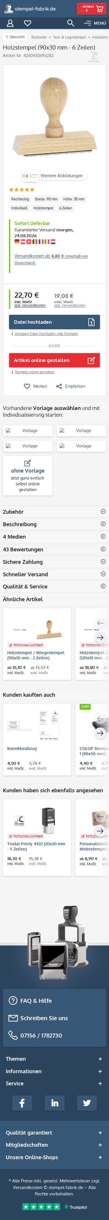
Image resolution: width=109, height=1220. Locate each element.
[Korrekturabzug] (34, 725)
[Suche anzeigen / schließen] (71, 23)
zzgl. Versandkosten (30, 305)
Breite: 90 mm (46, 199)
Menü (100, 23)
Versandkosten (27, 1187)
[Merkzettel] (27, 23)
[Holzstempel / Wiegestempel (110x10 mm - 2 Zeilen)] (34, 629)
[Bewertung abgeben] (21, 190)
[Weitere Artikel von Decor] (93, 57)
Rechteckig (20, 199)
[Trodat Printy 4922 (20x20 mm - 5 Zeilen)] (34, 821)
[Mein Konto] (10, 23)
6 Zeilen (65, 208)
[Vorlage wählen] (28, 430)
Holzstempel (43, 208)
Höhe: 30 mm (73, 199)
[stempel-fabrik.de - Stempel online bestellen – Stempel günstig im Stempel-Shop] (29, 8)
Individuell (19, 208)
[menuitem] (95, 23)
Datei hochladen (33, 322)
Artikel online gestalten (41, 360)
